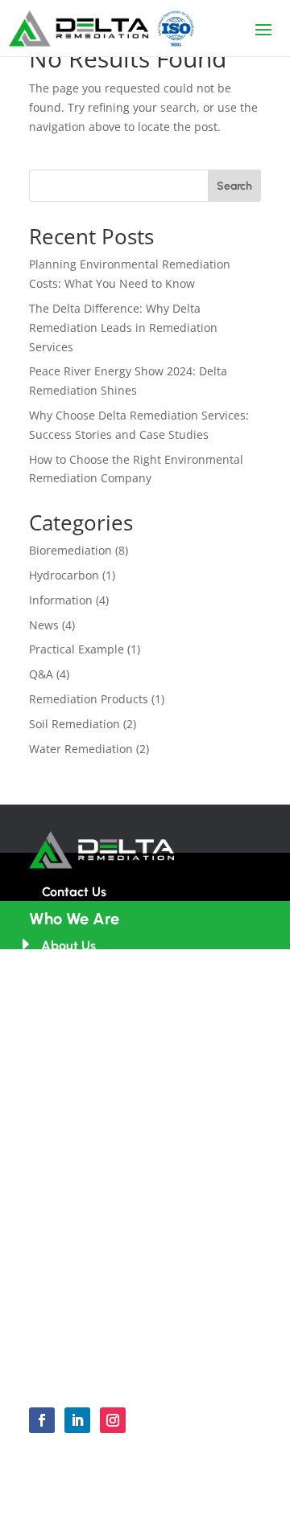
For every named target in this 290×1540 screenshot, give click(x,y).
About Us (68, 945)
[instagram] (113, 1420)
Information (61, 600)
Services (66, 1133)
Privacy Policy (145, 1525)
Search (234, 186)
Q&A (41, 674)
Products (66, 1104)
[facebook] (42, 1420)
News (44, 625)
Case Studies (79, 1163)
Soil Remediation (74, 723)
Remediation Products (88, 699)
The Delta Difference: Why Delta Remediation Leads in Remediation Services (123, 327)
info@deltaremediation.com (124, 1280)
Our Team (70, 975)
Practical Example (76, 649)
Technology (75, 1074)
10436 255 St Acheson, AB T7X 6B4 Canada (143, 1240)
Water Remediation (81, 748)
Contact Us (74, 891)
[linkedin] (77, 1420)
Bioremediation (70, 550)
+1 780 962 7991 (86, 1309)
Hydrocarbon (64, 575)
